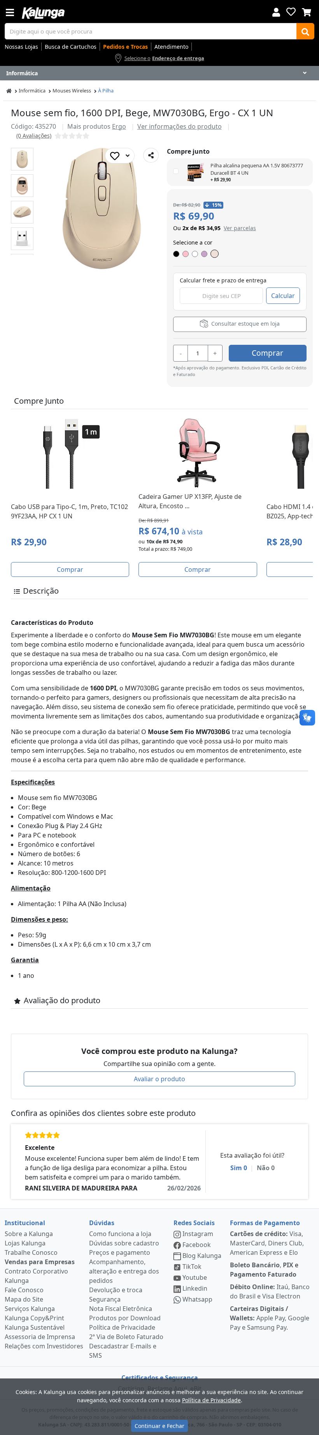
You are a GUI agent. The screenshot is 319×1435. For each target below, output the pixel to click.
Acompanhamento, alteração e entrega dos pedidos (124, 1271)
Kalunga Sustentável (35, 1327)
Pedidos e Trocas (125, 46)
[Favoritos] (291, 12)
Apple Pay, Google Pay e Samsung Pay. (269, 1318)
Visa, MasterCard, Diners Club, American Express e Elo (267, 1243)
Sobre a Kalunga (29, 1233)
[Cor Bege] (214, 254)
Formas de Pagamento (265, 1223)
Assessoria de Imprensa (40, 1336)
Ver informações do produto (179, 126)
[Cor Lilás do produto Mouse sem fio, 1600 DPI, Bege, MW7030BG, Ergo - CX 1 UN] (204, 254)
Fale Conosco (24, 1290)
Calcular (283, 295)
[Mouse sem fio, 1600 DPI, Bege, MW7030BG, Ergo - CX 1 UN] (22, 159)
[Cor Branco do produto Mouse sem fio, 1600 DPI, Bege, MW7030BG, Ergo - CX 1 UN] (195, 254)
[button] (22, 159)
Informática (32, 90)
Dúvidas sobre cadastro (124, 1243)
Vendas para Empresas (40, 1262)
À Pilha (106, 90)
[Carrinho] (306, 11)
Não (266, 1168)
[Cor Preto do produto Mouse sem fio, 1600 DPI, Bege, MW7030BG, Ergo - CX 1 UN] (176, 254)
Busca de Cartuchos (70, 46)
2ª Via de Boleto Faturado (126, 1336)
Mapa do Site (24, 1299)
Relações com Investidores (44, 1346)
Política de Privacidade (122, 1327)
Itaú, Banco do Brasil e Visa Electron (270, 1291)
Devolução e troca (115, 1290)
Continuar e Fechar (159, 1426)
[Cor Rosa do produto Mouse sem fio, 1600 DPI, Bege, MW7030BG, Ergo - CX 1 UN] (185, 254)
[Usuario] (276, 11)
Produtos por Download (125, 1318)
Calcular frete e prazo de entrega (223, 280)
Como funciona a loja (120, 1233)
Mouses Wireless (72, 90)
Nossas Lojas (21, 46)
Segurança (105, 1299)
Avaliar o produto (159, 1079)
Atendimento (171, 46)
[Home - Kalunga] (9, 90)
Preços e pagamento (119, 1252)
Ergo (119, 126)
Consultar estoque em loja (245, 324)
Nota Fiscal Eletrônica (120, 1308)
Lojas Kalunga (25, 1243)
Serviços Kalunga (30, 1308)
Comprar (267, 353)
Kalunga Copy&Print (34, 1318)
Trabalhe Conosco (31, 1252)
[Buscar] (305, 31)
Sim (238, 1168)
